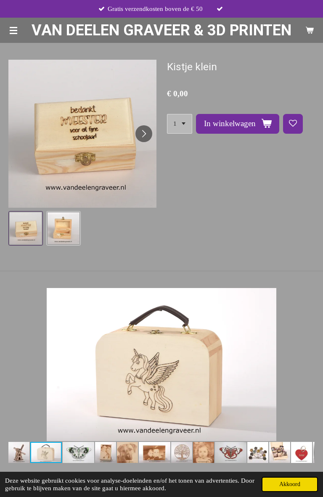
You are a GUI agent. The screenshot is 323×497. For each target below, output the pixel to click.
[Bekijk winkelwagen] (309, 30)
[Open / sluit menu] (13, 30)
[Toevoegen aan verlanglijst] (293, 124)
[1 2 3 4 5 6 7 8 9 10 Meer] (179, 124)
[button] (25, 228)
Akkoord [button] (289, 484)
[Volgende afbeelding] (143, 133)
